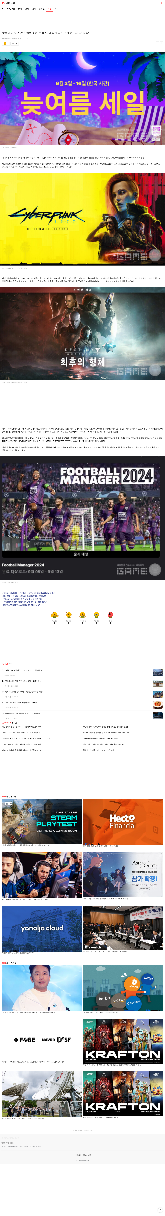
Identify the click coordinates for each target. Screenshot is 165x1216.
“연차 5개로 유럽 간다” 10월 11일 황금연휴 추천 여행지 (24, 692)
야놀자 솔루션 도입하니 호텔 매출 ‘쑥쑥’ (18, 953)
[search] (161, 3)
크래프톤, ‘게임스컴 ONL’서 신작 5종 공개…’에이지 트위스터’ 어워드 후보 (112, 1065)
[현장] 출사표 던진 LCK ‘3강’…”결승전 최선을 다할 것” (25, 602)
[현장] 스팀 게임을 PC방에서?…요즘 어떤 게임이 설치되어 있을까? (29, 593)
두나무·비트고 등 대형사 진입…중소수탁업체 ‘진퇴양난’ (105, 951)
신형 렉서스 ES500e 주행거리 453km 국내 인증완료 (22, 713)
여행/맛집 (11, 9)
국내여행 (7, 686)
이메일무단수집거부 (35, 1146)
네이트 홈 (77, 1155)
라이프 (42, 9)
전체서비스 (87, 1155)
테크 (50, 9)
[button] (160, 1210)
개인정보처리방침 (13, 1146)
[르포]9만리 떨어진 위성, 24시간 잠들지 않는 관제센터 (23, 1118)
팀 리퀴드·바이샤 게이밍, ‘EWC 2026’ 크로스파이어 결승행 (25, 899)
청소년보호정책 (24, 1146)
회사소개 (3, 1146)
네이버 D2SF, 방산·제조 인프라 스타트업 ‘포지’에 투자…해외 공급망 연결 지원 (33, 1062)
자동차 (6, 675)
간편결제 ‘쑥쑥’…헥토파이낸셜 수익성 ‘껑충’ (100, 846)
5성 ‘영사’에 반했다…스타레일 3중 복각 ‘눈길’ (21, 605)
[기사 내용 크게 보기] (161, 43)
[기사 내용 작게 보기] (158, 44)
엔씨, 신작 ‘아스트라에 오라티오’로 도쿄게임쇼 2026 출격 (105, 899)
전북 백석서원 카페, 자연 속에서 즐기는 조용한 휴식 (22, 681)
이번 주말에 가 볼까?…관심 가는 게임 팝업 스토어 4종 (24, 596)
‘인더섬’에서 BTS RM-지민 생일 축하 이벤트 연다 (22, 599)
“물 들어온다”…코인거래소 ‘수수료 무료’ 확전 (101, 1012)
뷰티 (20, 9)
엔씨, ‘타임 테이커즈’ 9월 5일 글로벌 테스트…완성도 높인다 (25, 845)
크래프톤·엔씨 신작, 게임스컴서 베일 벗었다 (100, 1117)
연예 (27, 9)
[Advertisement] (82, 19)
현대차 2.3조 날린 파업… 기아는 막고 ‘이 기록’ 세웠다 (23, 670)
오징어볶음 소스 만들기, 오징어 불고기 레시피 (21, 702)
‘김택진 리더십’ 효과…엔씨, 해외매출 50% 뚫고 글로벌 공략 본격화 (28, 1012)
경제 (34, 9)
